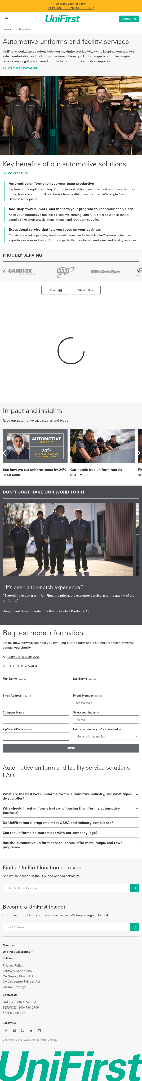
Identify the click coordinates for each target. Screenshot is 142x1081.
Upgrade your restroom (71, 3)
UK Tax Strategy (14, 987)
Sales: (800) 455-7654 (22, 666)
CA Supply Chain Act (18, 976)
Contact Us (129, 18)
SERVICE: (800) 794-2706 (21, 1007)
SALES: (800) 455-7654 (19, 1002)
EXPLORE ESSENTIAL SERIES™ (71, 8)
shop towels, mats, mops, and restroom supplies (63, 220)
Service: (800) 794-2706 (23, 657)
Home (6, 29)
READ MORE (12, 475)
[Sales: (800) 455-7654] (4, 666)
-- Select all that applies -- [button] (91, 736)
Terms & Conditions (17, 971)
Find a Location (14, 1013)
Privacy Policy (13, 965)
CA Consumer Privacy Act (21, 982)
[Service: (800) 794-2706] (4, 656)
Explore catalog (22, 68)
